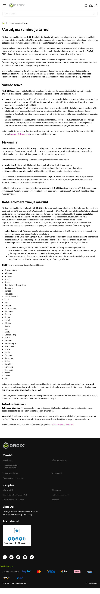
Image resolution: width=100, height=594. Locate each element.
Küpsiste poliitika (59, 460)
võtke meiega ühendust (62, 424)
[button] (90, 5)
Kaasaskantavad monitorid (13, 499)
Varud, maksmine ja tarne (13, 478)
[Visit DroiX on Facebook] (18, 557)
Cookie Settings (6, 566)
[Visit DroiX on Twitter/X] (32, 557)
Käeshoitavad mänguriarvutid (15, 495)
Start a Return (10, 467)
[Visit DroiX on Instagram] (25, 557)
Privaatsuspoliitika (10, 473)
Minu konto (7, 460)
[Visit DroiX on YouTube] (11, 557)
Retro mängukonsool (60, 495)
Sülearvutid (56, 490)
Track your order (11, 465)
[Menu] (6, 5)
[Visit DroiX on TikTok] (5, 557)
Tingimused (57, 473)
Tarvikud (55, 499)
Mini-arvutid (8, 490)
